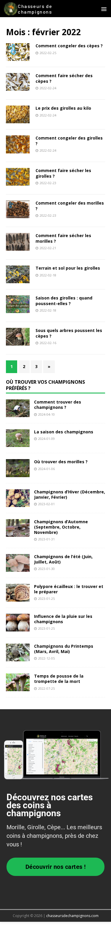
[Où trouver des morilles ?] (18, 473)
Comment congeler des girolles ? (69, 140)
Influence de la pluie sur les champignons (63, 618)
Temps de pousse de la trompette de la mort (58, 678)
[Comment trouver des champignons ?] (18, 414)
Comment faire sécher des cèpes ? (64, 78)
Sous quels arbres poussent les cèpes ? (69, 333)
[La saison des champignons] (18, 443)
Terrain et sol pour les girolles (68, 268)
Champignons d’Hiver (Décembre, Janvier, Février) (69, 494)
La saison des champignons (63, 432)
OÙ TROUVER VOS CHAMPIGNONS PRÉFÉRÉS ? (45, 385)
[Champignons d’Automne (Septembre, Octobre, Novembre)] (18, 533)
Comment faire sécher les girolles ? (63, 173)
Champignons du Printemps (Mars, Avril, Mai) (63, 648)
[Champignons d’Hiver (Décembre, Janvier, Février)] (18, 503)
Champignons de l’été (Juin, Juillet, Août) (63, 559)
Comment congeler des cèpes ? (69, 45)
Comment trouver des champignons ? (57, 404)
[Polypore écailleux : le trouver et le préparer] (18, 598)
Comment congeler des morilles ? (70, 205)
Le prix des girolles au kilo (63, 108)
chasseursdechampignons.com (72, 915)
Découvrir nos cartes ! (55, 866)
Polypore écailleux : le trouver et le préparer (68, 589)
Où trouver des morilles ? (61, 461)
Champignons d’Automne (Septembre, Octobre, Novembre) (61, 527)
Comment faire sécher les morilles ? (63, 238)
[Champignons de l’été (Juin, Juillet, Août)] (18, 568)
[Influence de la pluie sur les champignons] (18, 628)
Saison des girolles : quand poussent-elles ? (64, 300)
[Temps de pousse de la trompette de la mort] (18, 688)
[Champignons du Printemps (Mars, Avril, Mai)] (18, 658)
